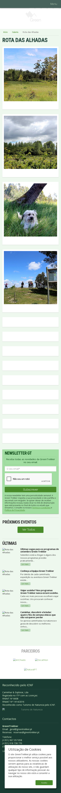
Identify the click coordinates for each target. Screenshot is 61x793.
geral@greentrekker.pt (21, 729)
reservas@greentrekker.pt (26, 732)
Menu (53, 3)
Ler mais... (25, 564)
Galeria (15, 32)
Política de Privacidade (15, 510)
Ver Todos (28, 529)
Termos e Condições (41, 507)
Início (5, 32)
